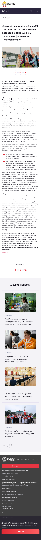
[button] (9, 445)
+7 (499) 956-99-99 (7, 476)
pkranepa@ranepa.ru (8, 503)
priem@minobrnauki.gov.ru (9, 491)
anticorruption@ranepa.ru (9, 497)
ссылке (19, 525)
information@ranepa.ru (8, 479)
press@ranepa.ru (7, 512)
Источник (5, 253)
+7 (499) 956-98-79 (7, 509)
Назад (7, 18)
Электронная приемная (20, 466)
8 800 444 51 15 (6, 488)
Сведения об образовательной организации (15, 470)
